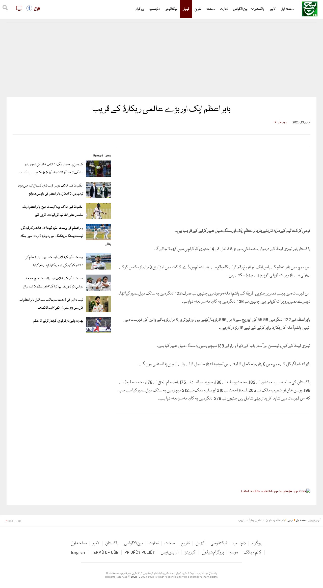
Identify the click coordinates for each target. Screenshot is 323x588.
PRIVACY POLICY (139, 552)
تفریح (198, 9)
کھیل (186, 9)
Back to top (15, 521)
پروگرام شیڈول (213, 552)
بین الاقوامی (240, 9)
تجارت (224, 9)
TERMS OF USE (105, 552)
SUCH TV (136, 577)
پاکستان (259, 9)
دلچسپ (154, 9)
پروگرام (140, 9)
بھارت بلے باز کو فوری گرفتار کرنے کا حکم (58, 321)
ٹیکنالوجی (171, 9)
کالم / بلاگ (253, 552)
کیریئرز (190, 552)
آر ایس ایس (169, 552)
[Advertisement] (161, 59)
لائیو (273, 9)
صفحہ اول (287, 9)
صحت (210, 9)
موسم (234, 552)
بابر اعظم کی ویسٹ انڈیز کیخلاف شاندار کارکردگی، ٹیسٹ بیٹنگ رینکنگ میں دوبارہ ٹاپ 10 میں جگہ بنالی (65, 236)
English (78, 552)
